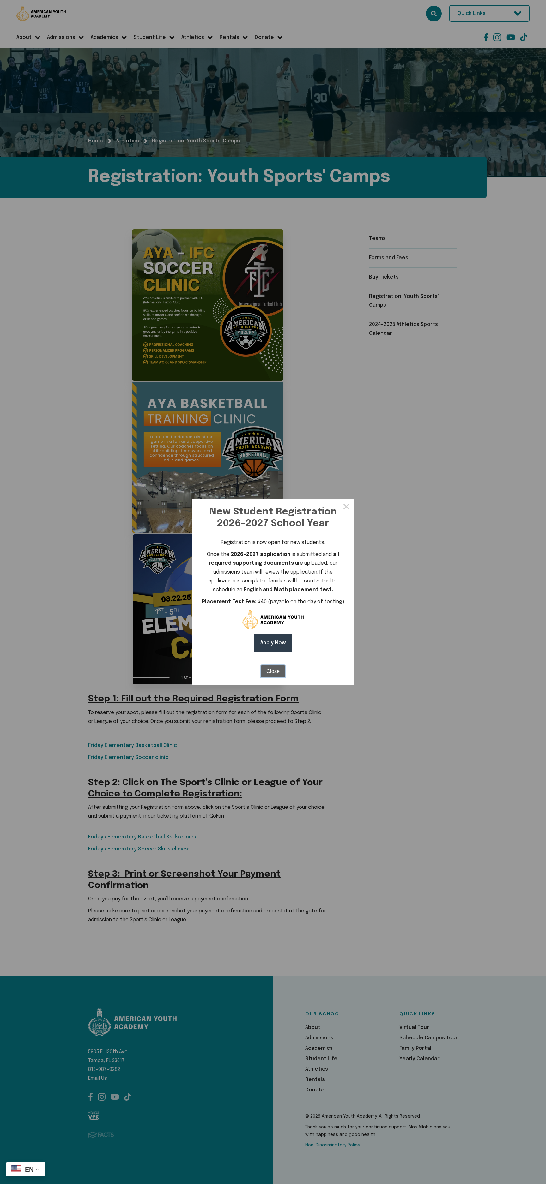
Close (273, 671)
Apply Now (273, 643)
